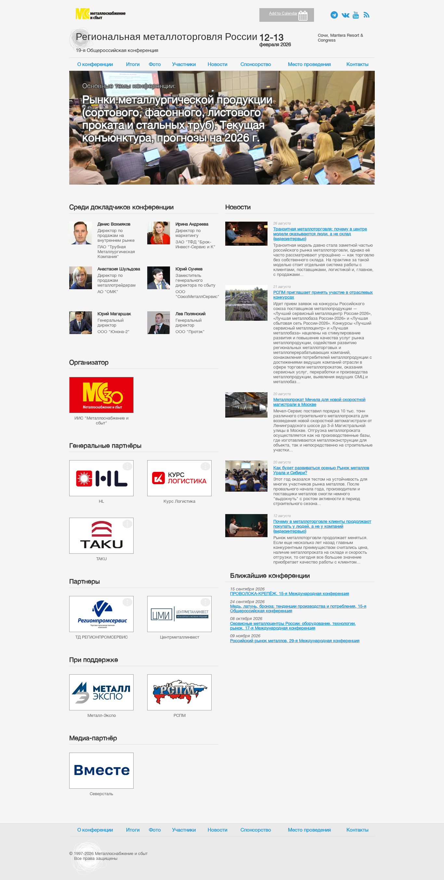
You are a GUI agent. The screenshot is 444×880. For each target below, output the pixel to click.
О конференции (95, 64)
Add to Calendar (283, 13)
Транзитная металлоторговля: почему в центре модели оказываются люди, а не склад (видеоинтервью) (320, 233)
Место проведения (309, 64)
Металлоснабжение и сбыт (100, 13)
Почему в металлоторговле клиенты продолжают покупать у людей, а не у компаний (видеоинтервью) (322, 526)
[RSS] (368, 15)
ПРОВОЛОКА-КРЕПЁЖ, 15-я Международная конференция (289, 593)
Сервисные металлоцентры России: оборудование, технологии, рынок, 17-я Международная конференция (293, 625)
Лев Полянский (190, 313)
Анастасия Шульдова (119, 268)
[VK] (345, 15)
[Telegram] (334, 15)
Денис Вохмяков (114, 224)
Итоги (132, 64)
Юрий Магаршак (114, 313)
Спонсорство (256, 64)
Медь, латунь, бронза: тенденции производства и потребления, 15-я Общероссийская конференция (298, 608)
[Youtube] (356, 15)
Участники (184, 64)
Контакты (357, 64)
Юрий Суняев (189, 268)
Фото (155, 64)
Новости (217, 64)
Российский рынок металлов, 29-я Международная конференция (294, 640)
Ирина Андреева (192, 224)
